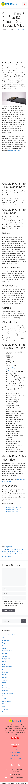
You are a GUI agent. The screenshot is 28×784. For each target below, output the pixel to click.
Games (4, 656)
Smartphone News (8, 693)
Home (15, 749)
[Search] (23, 621)
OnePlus (5, 680)
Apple (4, 637)
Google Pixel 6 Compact (13, 508)
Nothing (4, 677)
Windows (5, 709)
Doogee (4, 653)
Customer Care (7, 651)
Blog (3, 643)
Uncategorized (7, 701)
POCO (4, 685)
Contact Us (15, 755)
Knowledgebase (7, 667)
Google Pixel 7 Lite (14, 150)
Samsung (5, 690)
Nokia (4, 674)
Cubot (4, 648)
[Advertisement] (14, 47)
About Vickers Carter (15, 758)
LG (3, 669)
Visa (3, 704)
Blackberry (5, 640)
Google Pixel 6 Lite (12, 510)
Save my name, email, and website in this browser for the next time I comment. (13, 603)
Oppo (4, 682)
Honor (4, 661)
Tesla (4, 698)
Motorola (5, 672)
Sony (3, 696)
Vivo (3, 706)
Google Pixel (8, 547)
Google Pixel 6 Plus (12, 512)
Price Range (6, 688)
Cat (3, 645)
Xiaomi (4, 712)
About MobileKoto (15, 752)
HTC (3, 664)
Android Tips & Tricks (9, 635)
